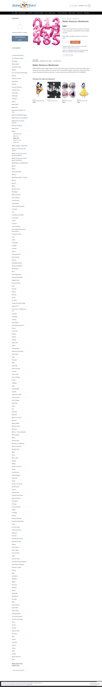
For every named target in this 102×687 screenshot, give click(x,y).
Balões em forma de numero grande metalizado (19, 159)
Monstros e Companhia (18, 443)
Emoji (13, 286)
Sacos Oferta (15, 550)
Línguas (14, 391)
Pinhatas (14, 504)
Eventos (30, 13)
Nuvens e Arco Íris (16, 466)
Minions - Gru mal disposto (19, 432)
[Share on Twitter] (66, 55)
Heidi (13, 362)
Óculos (14, 469)
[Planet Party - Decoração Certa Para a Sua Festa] (26, 6)
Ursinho (14, 645)
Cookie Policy (29, 684)
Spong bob (15, 593)
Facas (13, 297)
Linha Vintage (15, 400)
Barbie (13, 168)
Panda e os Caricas (17, 484)
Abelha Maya (15, 64)
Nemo (13, 455)
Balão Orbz (16, 136)
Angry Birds (15, 81)
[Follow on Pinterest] (76, 6)
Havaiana (14, 360)
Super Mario (15, 607)
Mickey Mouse (15, 423)
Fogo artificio (15, 322)
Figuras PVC (15, 306)
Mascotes (14, 414)
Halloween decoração (17, 351)
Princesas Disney (16, 530)
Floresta (14, 319)
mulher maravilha (16, 446)
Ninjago (14, 460)
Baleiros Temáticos (17, 125)
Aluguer (14, 75)
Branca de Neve (16, 194)
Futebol (14, 334)
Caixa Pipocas (16, 197)
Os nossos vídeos (39, 13)
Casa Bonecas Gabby (17, 215)
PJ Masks (14, 512)
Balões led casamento (52, 100)
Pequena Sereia (16, 498)
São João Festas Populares (19, 561)
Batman (14, 174)
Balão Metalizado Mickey (38, 100)
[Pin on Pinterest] (72, 55)
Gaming (14, 339)
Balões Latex (16, 142)
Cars (13, 212)
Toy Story (14, 633)
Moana (13, 437)
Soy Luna (14, 584)
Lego (13, 386)
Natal (13, 452)
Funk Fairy (14, 331)
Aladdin (14, 69)
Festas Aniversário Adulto (18, 303)
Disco (13, 271)
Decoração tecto (16, 254)
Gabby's (14, 337)
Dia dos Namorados (17, 265)
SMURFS (14, 579)
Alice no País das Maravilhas (19, 72)
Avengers (14, 98)
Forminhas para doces (18, 325)
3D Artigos (14, 61)
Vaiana (14, 648)
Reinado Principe (16, 541)
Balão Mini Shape (17, 133)
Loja (46, 13)
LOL (13, 409)
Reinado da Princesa (17, 538)
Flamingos (14, 316)
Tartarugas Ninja (16, 613)
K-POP (14, 380)
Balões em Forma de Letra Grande (19, 149)
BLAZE (14, 183)
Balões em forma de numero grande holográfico (19, 154)
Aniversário (15, 93)
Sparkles (14, 587)
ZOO (13, 659)
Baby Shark (15, 107)
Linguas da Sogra (16, 394)
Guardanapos (15, 348)
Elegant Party (15, 280)
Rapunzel (14, 532)
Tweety (14, 639)
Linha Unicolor (16, 397)
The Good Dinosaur (17, 616)
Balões (14, 131)
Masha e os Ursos (16, 417)
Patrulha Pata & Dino (17, 495)
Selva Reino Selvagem (18, 564)
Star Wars (14, 599)
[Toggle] (27, 61)
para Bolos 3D (15, 486)
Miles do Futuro (16, 426)
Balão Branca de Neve (82, 100)
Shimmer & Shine (16, 567)
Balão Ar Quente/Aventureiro (19, 115)
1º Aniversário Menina (17, 55)
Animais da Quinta (17, 87)
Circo (13, 237)
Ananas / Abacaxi (16, 78)
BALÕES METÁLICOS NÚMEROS (76, 51)
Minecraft (14, 429)
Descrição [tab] (36, 61)
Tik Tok (14, 625)
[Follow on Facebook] (70, 6)
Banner (14, 166)
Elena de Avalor (16, 283)
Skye (13, 573)
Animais (14, 84)
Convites (14, 248)
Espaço (14, 291)
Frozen (14, 328)
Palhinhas (14, 478)
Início (64, 18)
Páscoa (14, 489)
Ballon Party (15, 128)
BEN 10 (14, 180)
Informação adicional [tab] (46, 61)
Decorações (22, 13)
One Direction (15, 472)
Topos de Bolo (15, 630)
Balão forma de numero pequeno (18, 121)
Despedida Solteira (17, 263)
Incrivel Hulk (15, 374)
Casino (14, 220)
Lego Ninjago (15, 388)
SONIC (14, 581)
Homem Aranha (16, 368)
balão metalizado (84, 50)
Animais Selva (15, 90)
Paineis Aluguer (16, 475)
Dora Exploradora (16, 274)
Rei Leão (14, 535)
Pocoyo (14, 515)
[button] (84, 6)
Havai (13, 357)
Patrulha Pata (15, 492)
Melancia (14, 420)
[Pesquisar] (13, 13)
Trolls (13, 636)
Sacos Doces (15, 547)
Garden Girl (15, 342)
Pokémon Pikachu (17, 518)
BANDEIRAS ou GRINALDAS (20, 163)
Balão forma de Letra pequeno (20, 117)
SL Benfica (15, 576)
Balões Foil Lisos (17, 140)
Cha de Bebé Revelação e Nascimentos (19, 230)
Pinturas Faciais (16, 507)
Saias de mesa (16, 558)
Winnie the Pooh (16, 656)
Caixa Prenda (15, 200)
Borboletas (15, 191)
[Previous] (33, 94)
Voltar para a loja (20, 39)
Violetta (14, 654)
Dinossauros (15, 268)
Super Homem (15, 605)
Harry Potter (15, 354)
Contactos (80, 13)
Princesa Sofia (16, 527)
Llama (13, 406)
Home (16, 13)
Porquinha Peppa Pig (17, 521)
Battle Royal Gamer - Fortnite (19, 177)
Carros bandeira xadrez (18, 206)
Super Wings (15, 610)
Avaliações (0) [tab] (57, 61)
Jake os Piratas (16, 377)
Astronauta (15, 95)
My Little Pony (15, 449)
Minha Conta (52, 13)
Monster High (15, 440)
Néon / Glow (15, 458)
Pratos (13, 524)
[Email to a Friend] (69, 55)
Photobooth (15, 501)
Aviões (13, 101)
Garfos (13, 345)
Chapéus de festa (16, 234)
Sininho (14, 570)
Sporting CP (15, 596)
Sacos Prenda (15, 553)
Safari (13, 556)
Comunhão (15, 242)
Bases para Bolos (16, 171)
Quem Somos (72, 13)
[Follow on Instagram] (73, 6)
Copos (13, 251)
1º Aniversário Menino (17, 58)
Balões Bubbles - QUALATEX (20, 145)
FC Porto (14, 300)
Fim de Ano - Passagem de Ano (19, 310)
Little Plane (15, 403)
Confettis (14, 245)
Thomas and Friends (17, 619)
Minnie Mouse (15, 435)
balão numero (65, 51)
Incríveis (14, 371)
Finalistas (14, 313)
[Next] (90, 94)
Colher (13, 239)
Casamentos (15, 217)
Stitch (13, 602)
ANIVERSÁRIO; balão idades (73, 50)
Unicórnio (14, 642)
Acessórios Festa (16, 67)
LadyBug (14, 383)
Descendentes (15, 257)
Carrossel (14, 209)
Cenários (14, 223)
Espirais (14, 294)
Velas (13, 651)
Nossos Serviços (62, 13)
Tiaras (13, 622)
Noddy (13, 463)
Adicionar (75, 42)
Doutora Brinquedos (17, 277)
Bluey (13, 186)
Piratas (14, 509)
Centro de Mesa (16, 226)
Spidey (14, 590)
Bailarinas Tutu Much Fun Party (18, 111)
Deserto (14, 260)
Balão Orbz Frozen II (67, 100)
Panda (13, 481)
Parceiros (87, 13)
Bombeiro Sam (16, 189)
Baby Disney (15, 104)
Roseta (14, 544)
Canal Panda (15, 203)
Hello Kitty (14, 365)
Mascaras (14, 411)
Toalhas (14, 628)
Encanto (14, 288)
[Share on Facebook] (64, 55)
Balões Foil (16, 138)
